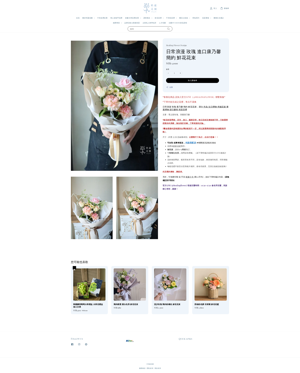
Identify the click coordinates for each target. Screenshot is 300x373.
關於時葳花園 (87, 18)
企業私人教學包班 (149, 23)
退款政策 (158, 368)
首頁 (78, 18)
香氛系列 (195, 18)
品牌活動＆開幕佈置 (132, 23)
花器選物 (205, 18)
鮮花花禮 (158, 18)
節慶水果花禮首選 (132, 18)
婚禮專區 (116, 23)
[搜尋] (168, 28)
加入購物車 (192, 80)
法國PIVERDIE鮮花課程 (178, 23)
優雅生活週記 (219, 18)
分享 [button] (171, 87)
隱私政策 (150, 368)
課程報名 (146, 18)
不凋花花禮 (170, 18)
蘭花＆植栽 (183, 18)
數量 (167, 69)
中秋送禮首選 (102, 18)
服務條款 (142, 368)
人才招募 (162, 23)
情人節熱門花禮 (116, 18)
